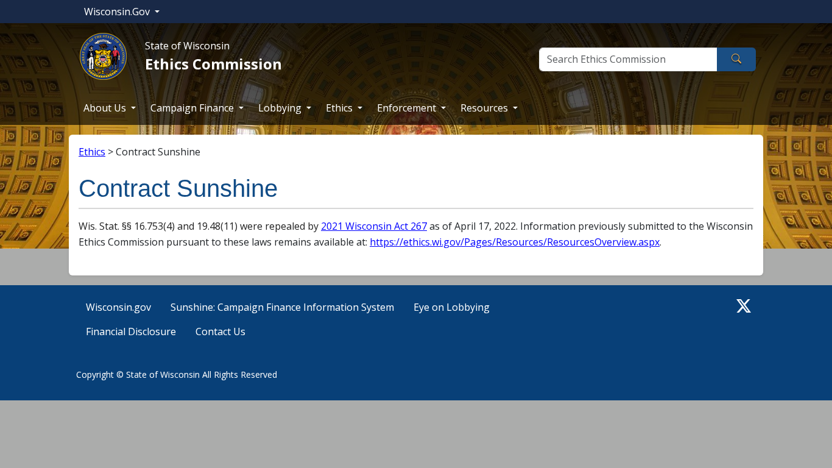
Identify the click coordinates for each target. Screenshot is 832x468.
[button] (743, 306)
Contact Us (220, 331)
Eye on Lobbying (452, 307)
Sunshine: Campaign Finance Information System (282, 307)
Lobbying (281, 108)
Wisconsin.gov (118, 307)
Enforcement (408, 108)
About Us (106, 108)
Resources (485, 108)
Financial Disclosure (131, 331)
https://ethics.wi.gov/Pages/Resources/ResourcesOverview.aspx (515, 242)
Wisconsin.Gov (118, 11)
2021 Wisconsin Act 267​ (374, 226)
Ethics (340, 108)
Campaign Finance (193, 108)
